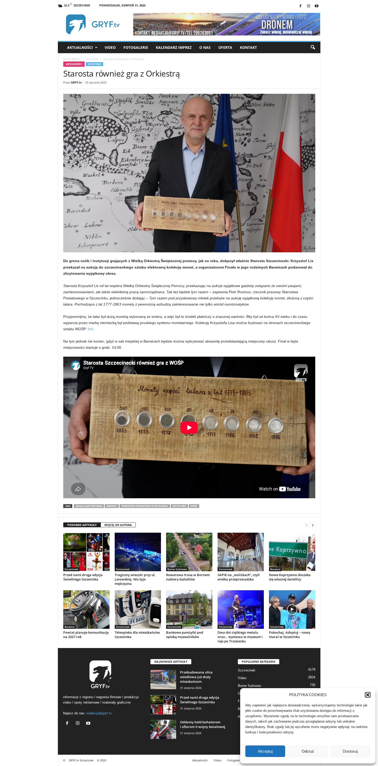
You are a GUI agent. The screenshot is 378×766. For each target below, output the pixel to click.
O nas (205, 47)
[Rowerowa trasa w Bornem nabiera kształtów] (189, 552)
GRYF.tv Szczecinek (81, 760)
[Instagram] (308, 6)
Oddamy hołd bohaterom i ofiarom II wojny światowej (202, 724)
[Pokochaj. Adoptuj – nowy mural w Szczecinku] (292, 609)
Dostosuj (350, 751)
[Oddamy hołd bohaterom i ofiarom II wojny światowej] (163, 729)
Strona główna (72, 59)
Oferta (225, 47)
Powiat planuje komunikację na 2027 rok (86, 634)
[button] (367, 694)
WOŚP (194, 506)
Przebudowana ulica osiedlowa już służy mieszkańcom (196, 677)
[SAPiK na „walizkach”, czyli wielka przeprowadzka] (241, 552)
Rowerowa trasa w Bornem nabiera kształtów (188, 577)
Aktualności (80, 47)
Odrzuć (308, 751)
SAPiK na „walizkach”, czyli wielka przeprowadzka (239, 577)
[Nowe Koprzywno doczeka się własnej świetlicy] (292, 552)
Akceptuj (265, 751)
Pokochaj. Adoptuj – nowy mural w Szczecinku (289, 634)
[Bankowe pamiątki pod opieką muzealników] (189, 609)
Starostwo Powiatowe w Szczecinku (144, 506)
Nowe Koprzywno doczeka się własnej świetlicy (290, 577)
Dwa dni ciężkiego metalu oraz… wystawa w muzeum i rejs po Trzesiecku (240, 636)
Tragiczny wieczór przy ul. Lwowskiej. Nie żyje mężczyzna (135, 579)
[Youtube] (316, 6)
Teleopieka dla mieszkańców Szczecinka (137, 634)
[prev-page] (306, 525)
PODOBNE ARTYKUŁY (82, 525)
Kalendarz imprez (174, 47)
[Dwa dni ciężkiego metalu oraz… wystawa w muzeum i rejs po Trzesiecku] (241, 609)
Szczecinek (92, 59)
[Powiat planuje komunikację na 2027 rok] (86, 609)
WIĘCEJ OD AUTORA (118, 525)
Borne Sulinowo (177, 569)
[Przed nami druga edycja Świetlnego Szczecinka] (86, 552)
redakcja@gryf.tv (99, 713)
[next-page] (312, 525)
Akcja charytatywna (89, 506)
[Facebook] (301, 6)
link (90, 329)
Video (110, 47)
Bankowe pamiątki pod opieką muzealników (184, 634)
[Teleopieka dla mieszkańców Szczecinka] (138, 609)
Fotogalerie (135, 47)
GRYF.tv (76, 82)
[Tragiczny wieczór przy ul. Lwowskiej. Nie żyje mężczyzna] (138, 552)
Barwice (111, 506)
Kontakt (248, 47)
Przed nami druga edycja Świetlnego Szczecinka (83, 577)
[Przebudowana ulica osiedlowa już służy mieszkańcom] (163, 679)
